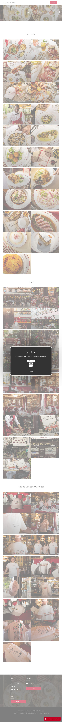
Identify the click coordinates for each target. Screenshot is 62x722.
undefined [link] (31, 371)
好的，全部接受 (31, 360)
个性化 (31, 366)
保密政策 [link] (31, 369)
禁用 (31, 363)
